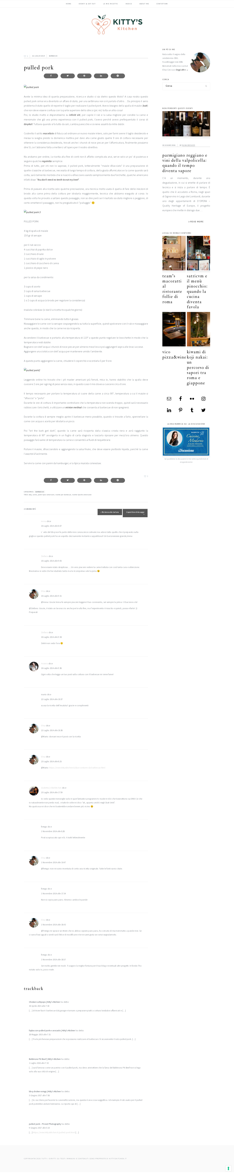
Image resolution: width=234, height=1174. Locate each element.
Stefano (44, 556)
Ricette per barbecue (63, 495)
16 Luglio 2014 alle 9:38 (51, 668)
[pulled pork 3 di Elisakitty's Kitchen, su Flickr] (32, 212)
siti (78, 114)
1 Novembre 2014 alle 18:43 (53, 924)
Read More (197, 221)
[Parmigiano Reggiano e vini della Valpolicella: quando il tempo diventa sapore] (186, 124)
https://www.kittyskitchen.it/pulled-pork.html (54, 1132)
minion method (73, 407)
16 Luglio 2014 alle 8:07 (51, 526)
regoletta (47, 161)
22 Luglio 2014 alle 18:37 (52, 699)
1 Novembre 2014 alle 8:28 (53, 831)
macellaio (48, 133)
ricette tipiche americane (82, 495)
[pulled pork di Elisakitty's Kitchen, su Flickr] (31, 87)
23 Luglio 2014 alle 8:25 (51, 761)
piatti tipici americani (46, 495)
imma (43, 521)
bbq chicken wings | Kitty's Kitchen (45, 1091)
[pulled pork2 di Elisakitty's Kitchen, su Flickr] (32, 370)
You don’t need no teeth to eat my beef (57, 179)
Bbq (30, 495)
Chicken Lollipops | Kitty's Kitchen (44, 1002)
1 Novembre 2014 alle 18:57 (53, 959)
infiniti (72, 114)
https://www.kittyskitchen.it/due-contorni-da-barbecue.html (77, 767)
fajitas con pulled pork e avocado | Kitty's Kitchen (52, 1030)
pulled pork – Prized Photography (45, 1124)
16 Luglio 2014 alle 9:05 (51, 560)
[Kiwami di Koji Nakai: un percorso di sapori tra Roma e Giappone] (198, 330)
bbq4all (28, 124)
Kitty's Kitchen (117, 25)
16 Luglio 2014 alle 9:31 (51, 596)
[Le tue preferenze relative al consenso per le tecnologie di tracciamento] (228, 1168)
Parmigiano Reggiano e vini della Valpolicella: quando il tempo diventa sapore (184, 163)
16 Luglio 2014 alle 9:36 (51, 637)
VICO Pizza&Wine (174, 354)
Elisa (43, 591)
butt (145, 105)
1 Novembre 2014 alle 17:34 (53, 893)
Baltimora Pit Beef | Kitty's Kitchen (45, 1059)
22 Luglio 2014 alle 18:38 (52, 730)
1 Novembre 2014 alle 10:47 (53, 862)
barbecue (53, 56)
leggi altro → (182, 69)
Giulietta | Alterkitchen (51, 787)
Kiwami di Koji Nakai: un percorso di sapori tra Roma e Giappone (198, 367)
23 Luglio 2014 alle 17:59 (52, 792)
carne (35, 495)
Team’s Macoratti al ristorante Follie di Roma (172, 288)
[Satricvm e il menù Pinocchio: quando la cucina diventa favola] (198, 254)
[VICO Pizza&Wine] (174, 330)
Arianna (44, 663)
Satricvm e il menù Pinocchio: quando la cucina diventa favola (197, 291)
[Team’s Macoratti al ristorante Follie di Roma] (174, 254)
